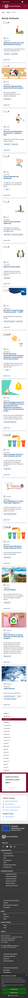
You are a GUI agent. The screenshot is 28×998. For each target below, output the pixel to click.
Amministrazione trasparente (10, 968)
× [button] (26, 975)
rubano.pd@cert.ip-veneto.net (11, 945)
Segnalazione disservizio (9, 956)
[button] (13, 995)
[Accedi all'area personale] (22, 1)
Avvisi (7, 38)
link (6, 986)
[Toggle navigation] (3, 6)
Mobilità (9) (6, 746)
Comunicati (8, 496)
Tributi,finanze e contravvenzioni (11, 900)
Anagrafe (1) (6, 722)
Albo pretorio (6, 970)
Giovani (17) (6, 740)
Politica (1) (6, 752)
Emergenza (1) (7, 737)
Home (3, 12)
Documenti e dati (7, 867)
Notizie (7, 127)
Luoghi (5, 925)
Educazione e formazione (12, 885)
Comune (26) (7, 728)
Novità (8, 12)
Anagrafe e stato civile (11, 874)
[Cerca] (25, 6)
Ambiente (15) (7, 719)
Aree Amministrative (8, 855)
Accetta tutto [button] (14, 989)
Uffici (4, 858)
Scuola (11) (6, 755)
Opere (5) (6, 749)
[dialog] (14, 986)
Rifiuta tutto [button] (14, 992)
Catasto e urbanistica (11, 881)
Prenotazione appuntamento (10, 954)
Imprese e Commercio (11, 878)
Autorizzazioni (6, 907)
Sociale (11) (6, 761)
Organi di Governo (7, 853)
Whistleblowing (7, 972)
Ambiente (5, 903)
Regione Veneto (6, 2)
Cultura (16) (6, 731)
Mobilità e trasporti (10, 883)
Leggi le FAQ (6, 958)
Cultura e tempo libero (11, 876)
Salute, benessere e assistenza (10, 905)
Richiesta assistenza (8, 961)
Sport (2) (6, 764)
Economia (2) (7, 734)
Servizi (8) (6, 758)
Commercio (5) (7, 725)
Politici (5, 862)
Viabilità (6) (6, 770)
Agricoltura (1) (7, 716)
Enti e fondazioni (7, 860)
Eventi (4, 927)
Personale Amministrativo (9, 865)
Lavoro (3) (6, 743)
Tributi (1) (6, 767)
